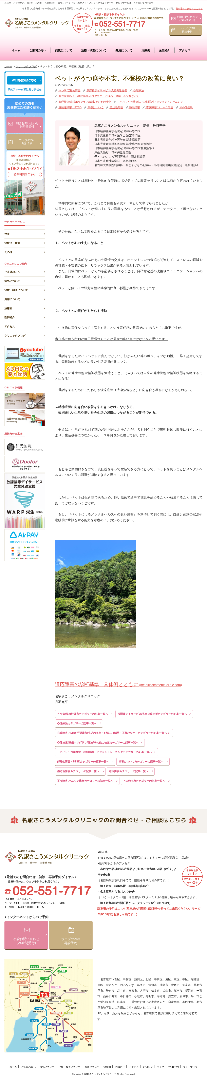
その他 (8, 251)
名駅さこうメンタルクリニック (100, 1074)
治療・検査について (94, 50)
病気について (63, 50)
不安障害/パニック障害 (159, 107)
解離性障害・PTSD (69, 107)
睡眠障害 (134, 107)
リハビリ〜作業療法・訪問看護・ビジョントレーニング (149, 101)
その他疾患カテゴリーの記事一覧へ (144, 780)
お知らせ (148, 1067)
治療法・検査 (12, 242)
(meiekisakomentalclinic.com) (118, 685)
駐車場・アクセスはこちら (189, 8)
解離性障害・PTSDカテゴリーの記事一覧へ (83, 761)
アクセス (184, 50)
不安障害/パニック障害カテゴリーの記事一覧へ (85, 780)
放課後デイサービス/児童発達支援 (106, 90)
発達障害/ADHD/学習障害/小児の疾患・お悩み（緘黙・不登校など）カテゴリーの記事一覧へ (112, 732)
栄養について (95, 107)
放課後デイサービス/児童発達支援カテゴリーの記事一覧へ (152, 713)
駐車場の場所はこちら (111, 908)
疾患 (7, 233)
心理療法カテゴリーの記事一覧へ (77, 723)
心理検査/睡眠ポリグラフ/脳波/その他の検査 (84, 101)
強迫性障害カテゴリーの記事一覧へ (78, 771)
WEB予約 (173, 1067)
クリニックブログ (14, 335)
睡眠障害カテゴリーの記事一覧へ (128, 771)
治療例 (146, 50)
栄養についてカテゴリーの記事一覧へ (141, 761)
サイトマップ (190, 1067)
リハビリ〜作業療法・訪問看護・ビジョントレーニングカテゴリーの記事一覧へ (104, 752)
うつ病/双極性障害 (69, 90)
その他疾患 (186, 107)
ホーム (16, 50)
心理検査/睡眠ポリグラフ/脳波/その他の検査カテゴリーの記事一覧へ (97, 742)
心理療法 (138, 90)
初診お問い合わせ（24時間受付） (187, 18)
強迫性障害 (116, 107)
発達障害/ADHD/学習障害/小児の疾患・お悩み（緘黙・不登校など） (98, 96)
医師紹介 (164, 50)
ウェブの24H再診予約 (187, 30)
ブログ (160, 1067)
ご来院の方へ (37, 50)
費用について (123, 50)
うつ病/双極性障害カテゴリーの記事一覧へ (82, 713)
